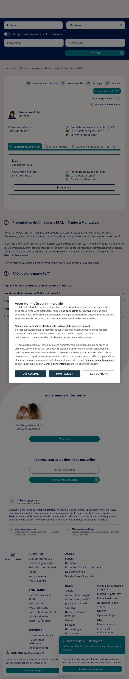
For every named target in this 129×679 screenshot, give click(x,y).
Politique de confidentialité (99, 359)
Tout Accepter (30, 374)
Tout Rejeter (64, 374)
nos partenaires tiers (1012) (76, 310)
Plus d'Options (98, 374)
